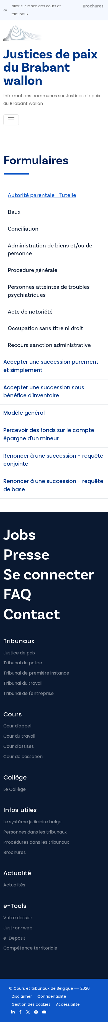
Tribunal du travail (22, 683)
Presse (26, 555)
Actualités (14, 885)
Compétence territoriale (30, 948)
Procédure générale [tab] (32, 270)
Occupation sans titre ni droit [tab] (45, 328)
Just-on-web (17, 928)
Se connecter (48, 574)
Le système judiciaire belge (32, 822)
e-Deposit (14, 938)
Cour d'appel (17, 726)
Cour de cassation (23, 756)
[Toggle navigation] (11, 119)
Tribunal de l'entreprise (28, 693)
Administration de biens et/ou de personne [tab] (50, 249)
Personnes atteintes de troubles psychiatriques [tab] (49, 291)
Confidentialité (51, 996)
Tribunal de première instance (36, 673)
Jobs (19, 535)
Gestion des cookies (31, 1004)
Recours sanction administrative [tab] (49, 345)
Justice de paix (19, 653)
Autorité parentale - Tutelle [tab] (42, 195)
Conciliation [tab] (23, 229)
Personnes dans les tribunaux (35, 832)
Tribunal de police (22, 663)
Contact (31, 614)
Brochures (93, 6)
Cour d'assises (18, 746)
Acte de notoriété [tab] (30, 312)
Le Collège (14, 789)
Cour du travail (19, 736)
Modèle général (24, 413)
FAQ (17, 594)
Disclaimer (22, 996)
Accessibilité (68, 1004)
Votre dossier (17, 918)
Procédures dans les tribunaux (36, 842)
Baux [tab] (14, 212)
